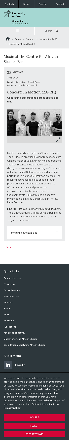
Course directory (12, 278)
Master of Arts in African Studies (20, 339)
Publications (10, 327)
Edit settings (34, 434)
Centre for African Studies (20, 22)
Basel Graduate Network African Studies (24, 345)
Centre (18, 39)
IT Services (9, 284)
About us (8, 302)
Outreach (30, 39)
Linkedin (20, 365)
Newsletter (9, 320)
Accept (34, 417)
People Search (11, 296)
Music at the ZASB (48, 39)
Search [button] (48, 30)
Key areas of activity (14, 333)
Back (8, 247)
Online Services (12, 290)
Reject (34, 425)
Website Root (8, 38)
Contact (60, 4)
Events (42, 4)
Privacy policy (12, 408)
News (26, 4)
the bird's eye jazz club (24, 232)
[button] (17, 31)
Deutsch (9, 4)
